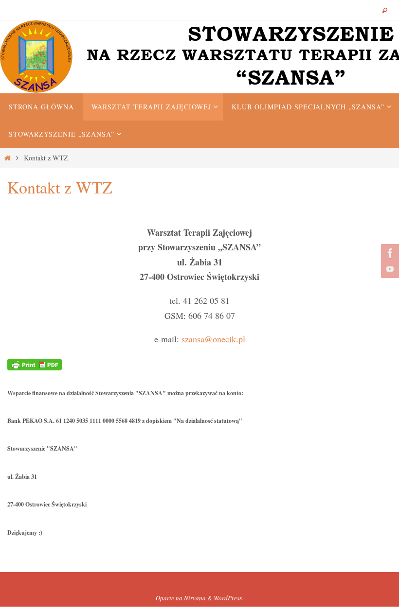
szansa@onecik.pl (213, 339)
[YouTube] (389, 269)
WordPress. (228, 598)
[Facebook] (389, 253)
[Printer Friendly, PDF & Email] (34, 363)
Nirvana (195, 598)
